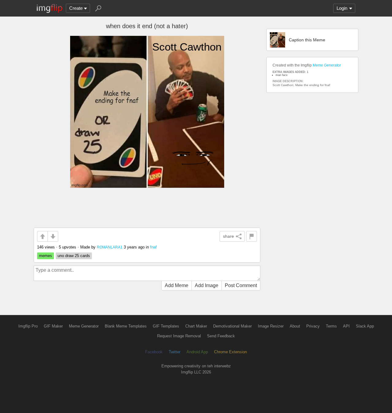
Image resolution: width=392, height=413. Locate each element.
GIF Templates (166, 326)
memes (45, 255)
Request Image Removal (179, 336)
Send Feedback (221, 336)
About (295, 326)
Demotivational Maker (232, 326)
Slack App (365, 326)
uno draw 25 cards (74, 255)
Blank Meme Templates (126, 326)
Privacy (313, 326)
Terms (331, 326)
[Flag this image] (251, 236)
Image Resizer (271, 326)
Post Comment (241, 285)
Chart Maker (196, 326)
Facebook (154, 352)
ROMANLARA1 (110, 247)
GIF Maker (53, 326)
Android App (197, 352)
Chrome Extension (230, 352)
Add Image (206, 285)
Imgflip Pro (28, 326)
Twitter (174, 352)
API (346, 326)
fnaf (153, 247)
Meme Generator (327, 65)
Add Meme (176, 285)
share (228, 236)
